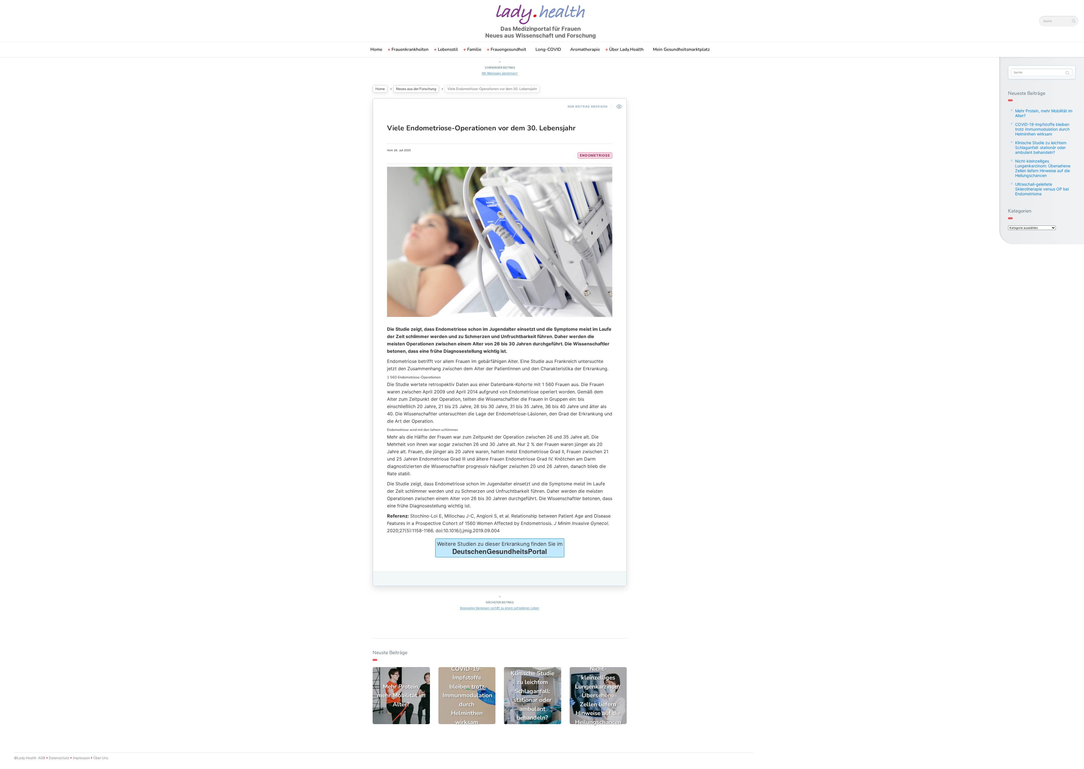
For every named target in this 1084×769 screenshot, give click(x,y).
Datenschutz (59, 758)
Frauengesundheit (508, 49)
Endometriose (595, 155)
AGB (41, 758)
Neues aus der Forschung (416, 89)
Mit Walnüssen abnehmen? (500, 73)
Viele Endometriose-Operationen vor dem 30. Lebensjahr (481, 128)
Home (376, 49)
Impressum (81, 758)
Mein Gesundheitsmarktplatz (681, 49)
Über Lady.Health (626, 49)
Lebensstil (448, 49)
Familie (474, 49)
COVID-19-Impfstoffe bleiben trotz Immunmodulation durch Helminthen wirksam (1042, 129)
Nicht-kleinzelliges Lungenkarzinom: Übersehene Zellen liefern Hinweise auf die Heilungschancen (1042, 168)
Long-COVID (548, 49)
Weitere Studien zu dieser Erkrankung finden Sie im (500, 548)
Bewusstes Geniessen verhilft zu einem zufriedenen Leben (499, 608)
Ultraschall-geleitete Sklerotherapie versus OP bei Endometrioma (1042, 189)
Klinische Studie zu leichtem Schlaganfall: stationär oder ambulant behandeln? (1040, 147)
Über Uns (100, 758)
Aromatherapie (585, 49)
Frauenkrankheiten (410, 49)
